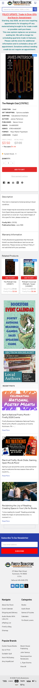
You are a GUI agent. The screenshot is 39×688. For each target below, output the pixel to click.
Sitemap (5, 630)
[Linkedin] (18, 183)
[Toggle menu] (3, 3)
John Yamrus (25, 652)
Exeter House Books (9, 646)
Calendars (24, 616)
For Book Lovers (27, 620)
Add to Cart (10, 278)
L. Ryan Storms (25, 663)
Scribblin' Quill (7, 654)
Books (23, 605)
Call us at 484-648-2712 (19, 580)
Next (36, 276)
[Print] (13, 183)
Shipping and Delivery (9, 612)
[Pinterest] (22, 183)
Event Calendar (7, 609)
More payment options (19, 176)
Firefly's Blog (6, 627)
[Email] (9, 183)
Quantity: (6, 158)
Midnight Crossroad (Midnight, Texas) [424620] (29, 284)
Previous (3, 276)
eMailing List (6, 623)
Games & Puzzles (27, 612)
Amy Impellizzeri (8, 661)
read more (6, 430)
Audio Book (25, 609)
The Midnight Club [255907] (10, 283)
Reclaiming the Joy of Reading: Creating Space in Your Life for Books (19, 506)
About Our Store (7, 605)
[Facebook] (4, 183)
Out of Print (6, 650)
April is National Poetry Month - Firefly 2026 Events (16, 416)
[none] (19, 76)
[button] (19, 324)
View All (23, 666)
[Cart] (35, 3)
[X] (26, 586)
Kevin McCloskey (8, 657)
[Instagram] (17, 586)
